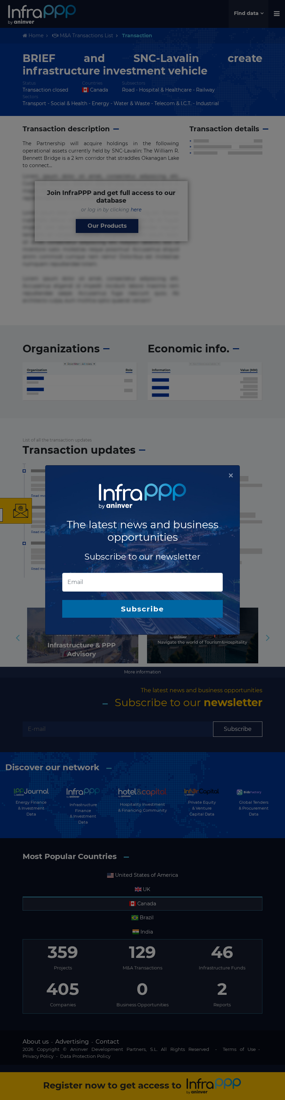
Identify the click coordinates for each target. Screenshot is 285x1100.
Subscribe (142, 608)
